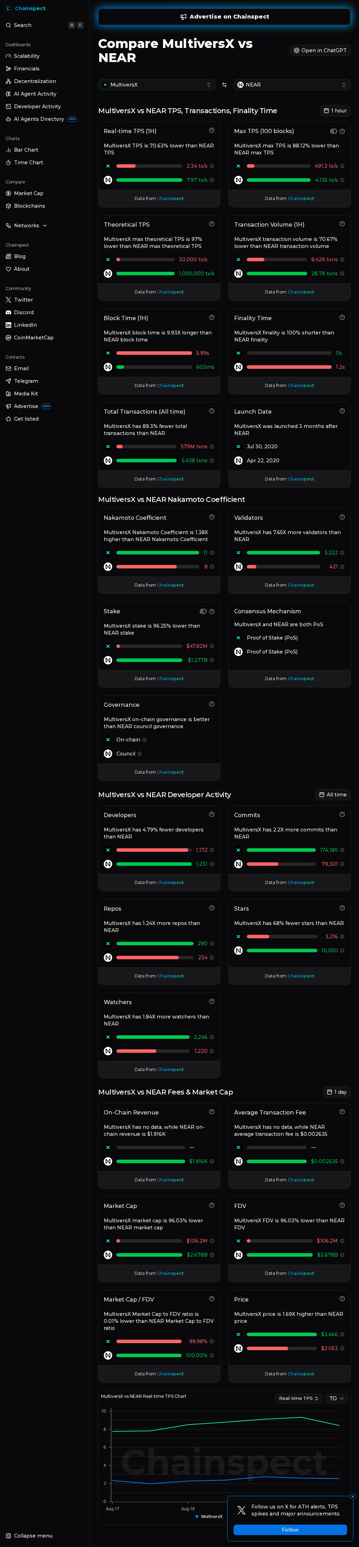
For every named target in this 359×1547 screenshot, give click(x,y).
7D (333, 1398)
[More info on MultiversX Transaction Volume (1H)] (342, 259)
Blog (20, 256)
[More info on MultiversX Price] (342, 1334)
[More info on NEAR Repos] (212, 957)
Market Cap (28, 193)
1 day (340, 1092)
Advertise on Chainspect (229, 16)
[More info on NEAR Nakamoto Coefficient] (212, 566)
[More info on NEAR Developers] (212, 864)
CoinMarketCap (34, 337)
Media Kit (26, 394)
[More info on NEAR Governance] (139, 754)
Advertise (31, 406)
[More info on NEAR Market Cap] (212, 1255)
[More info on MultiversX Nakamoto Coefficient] (212, 552)
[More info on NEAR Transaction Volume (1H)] (342, 273)
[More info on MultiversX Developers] (212, 850)
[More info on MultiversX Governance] (144, 740)
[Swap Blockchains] (224, 84)
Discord (24, 312)
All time (337, 795)
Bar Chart (26, 150)
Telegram (26, 381)
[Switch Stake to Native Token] (203, 611)
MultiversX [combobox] (123, 85)
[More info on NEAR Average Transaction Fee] (342, 1161)
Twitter (23, 300)
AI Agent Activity (35, 94)
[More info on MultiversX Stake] (212, 646)
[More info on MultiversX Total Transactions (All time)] (212, 446)
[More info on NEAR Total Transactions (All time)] (212, 460)
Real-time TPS (296, 1398)
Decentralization (35, 81)
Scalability (27, 56)
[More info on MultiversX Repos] (212, 943)
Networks (26, 225)
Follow (290, 1530)
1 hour (339, 111)
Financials (27, 68)
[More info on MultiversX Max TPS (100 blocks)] (342, 166)
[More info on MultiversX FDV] (342, 1241)
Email (21, 368)
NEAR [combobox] (253, 85)
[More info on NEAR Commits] (342, 864)
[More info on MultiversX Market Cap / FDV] (212, 1341)
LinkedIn (25, 325)
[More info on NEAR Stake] (212, 660)
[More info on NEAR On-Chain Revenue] (212, 1161)
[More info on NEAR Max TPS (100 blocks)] (342, 180)
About (21, 269)
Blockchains (29, 206)
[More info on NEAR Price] (342, 1348)
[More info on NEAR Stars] (342, 950)
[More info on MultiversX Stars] (342, 936)
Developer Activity (37, 106)
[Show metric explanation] (212, 130)
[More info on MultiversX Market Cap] (212, 1241)
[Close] (353, 1496)
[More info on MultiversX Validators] (342, 552)
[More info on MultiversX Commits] (342, 850)
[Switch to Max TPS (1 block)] (333, 131)
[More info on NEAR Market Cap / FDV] (212, 1355)
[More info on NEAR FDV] (342, 1255)
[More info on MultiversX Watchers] (212, 1037)
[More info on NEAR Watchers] (212, 1051)
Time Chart (28, 162)
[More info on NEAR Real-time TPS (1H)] (212, 180)
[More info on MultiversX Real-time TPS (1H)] (212, 166)
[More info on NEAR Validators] (342, 566)
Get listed (26, 419)
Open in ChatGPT (324, 50)
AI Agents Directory (44, 119)
